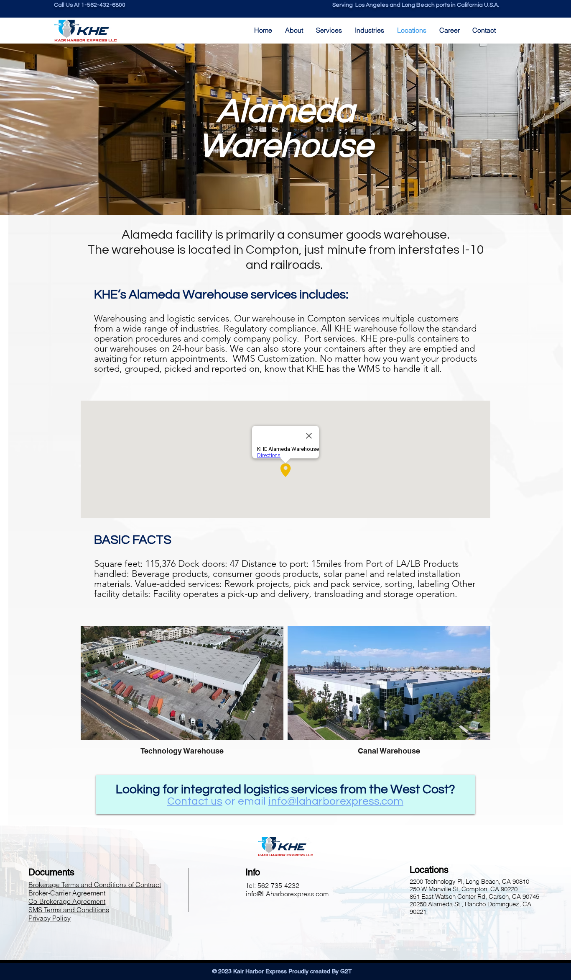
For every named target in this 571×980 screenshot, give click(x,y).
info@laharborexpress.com (335, 801)
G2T (346, 971)
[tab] (285, 336)
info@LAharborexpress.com (287, 894)
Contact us (194, 801)
